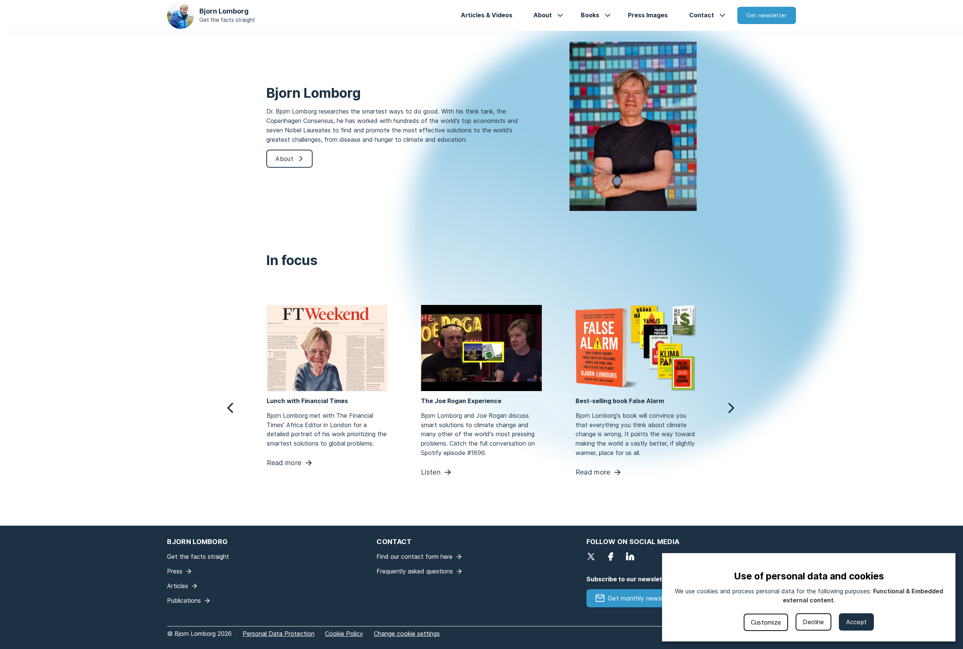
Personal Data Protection (278, 633)
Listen (430, 472)
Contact (701, 15)
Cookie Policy (344, 633)
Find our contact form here (415, 556)
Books (590, 15)
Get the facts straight (227, 20)
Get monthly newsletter (642, 598)
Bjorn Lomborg (224, 11)
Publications (184, 600)
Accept (856, 622)
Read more (283, 463)
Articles (177, 586)
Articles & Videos (486, 15)
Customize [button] (766, 622)
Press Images (648, 15)
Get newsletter (766, 15)
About (542, 15)
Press (174, 571)
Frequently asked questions (415, 571)
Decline (813, 622)
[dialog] (808, 597)
